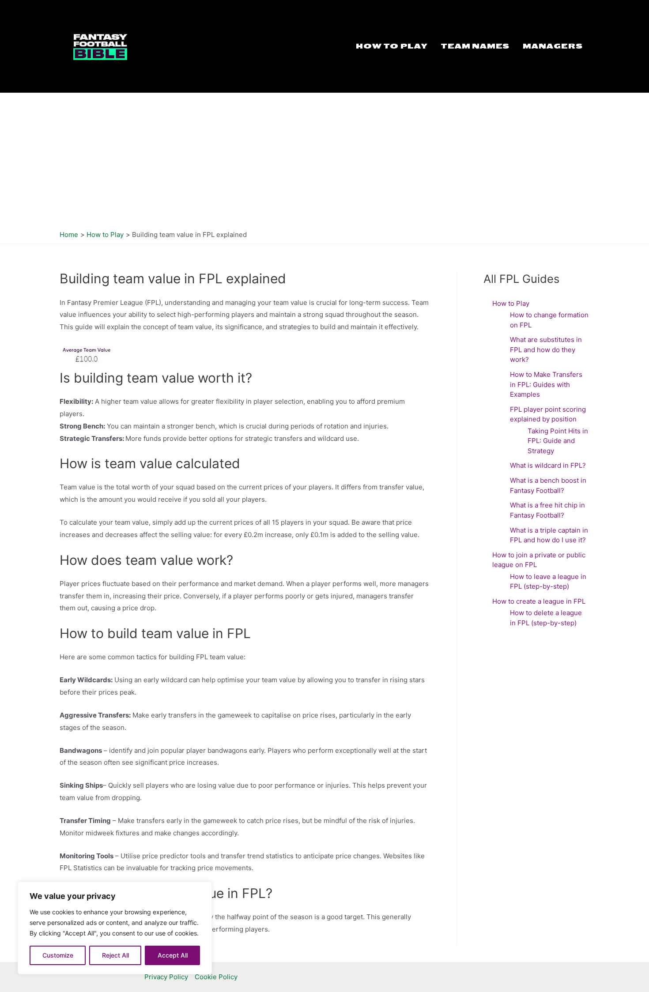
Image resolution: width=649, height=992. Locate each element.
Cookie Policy (216, 977)
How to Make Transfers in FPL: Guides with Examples (546, 384)
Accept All (173, 955)
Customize (57, 955)
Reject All (115, 955)
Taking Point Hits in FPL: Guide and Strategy (558, 441)
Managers (553, 46)
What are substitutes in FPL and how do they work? (546, 349)
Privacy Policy (166, 977)
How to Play (391, 46)
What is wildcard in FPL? (548, 465)
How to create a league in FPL (539, 601)
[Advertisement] (324, 159)
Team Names (475, 46)
